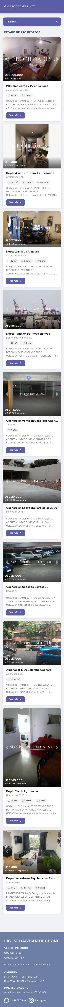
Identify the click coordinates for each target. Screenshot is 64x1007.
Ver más (13, 115)
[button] (7, 59)
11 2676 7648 (18, 1000)
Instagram (40, 1000)
